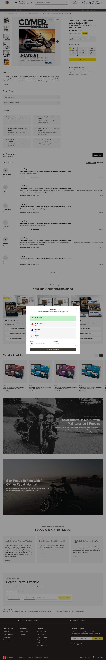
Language (56, 341)
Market (31, 341)
